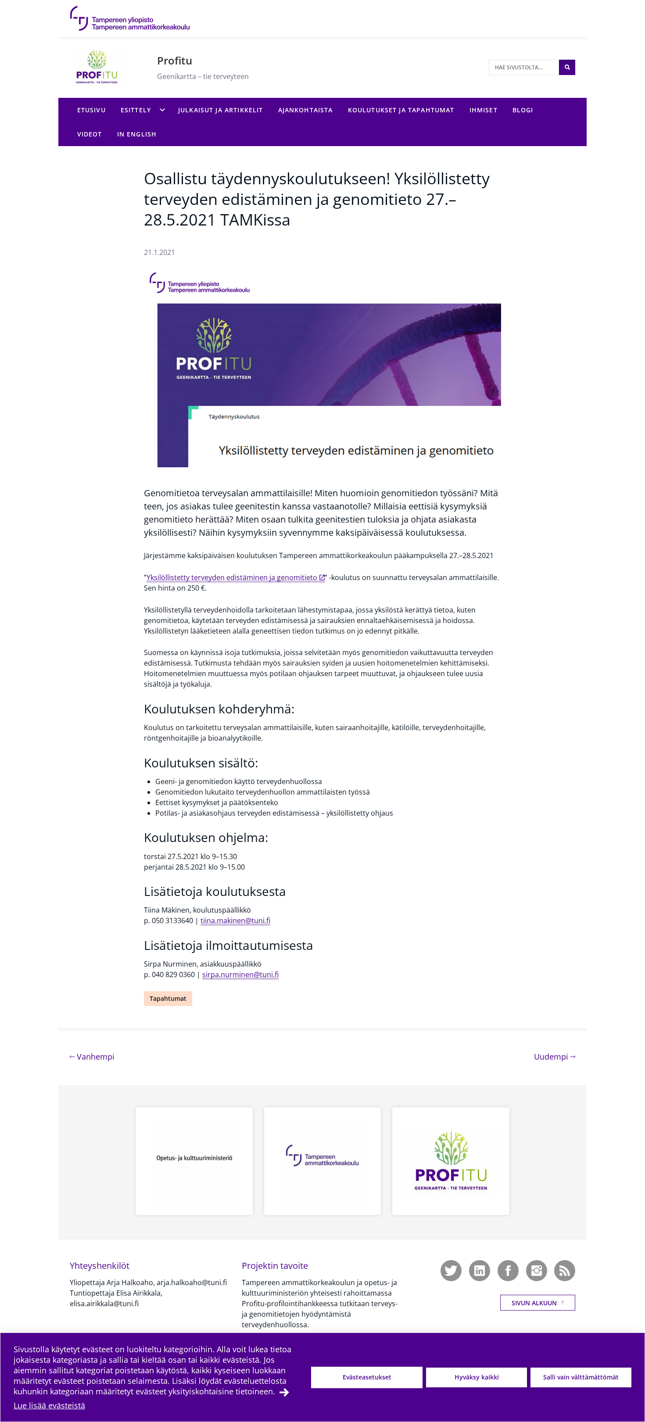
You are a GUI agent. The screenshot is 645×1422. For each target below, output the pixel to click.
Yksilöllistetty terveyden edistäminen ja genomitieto (232, 577)
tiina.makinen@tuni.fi (235, 920)
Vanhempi (95, 1056)
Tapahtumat (168, 998)
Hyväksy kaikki (477, 1377)
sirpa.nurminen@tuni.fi (240, 974)
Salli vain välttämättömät (581, 1377)
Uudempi (554, 1056)
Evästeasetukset (367, 1377)
